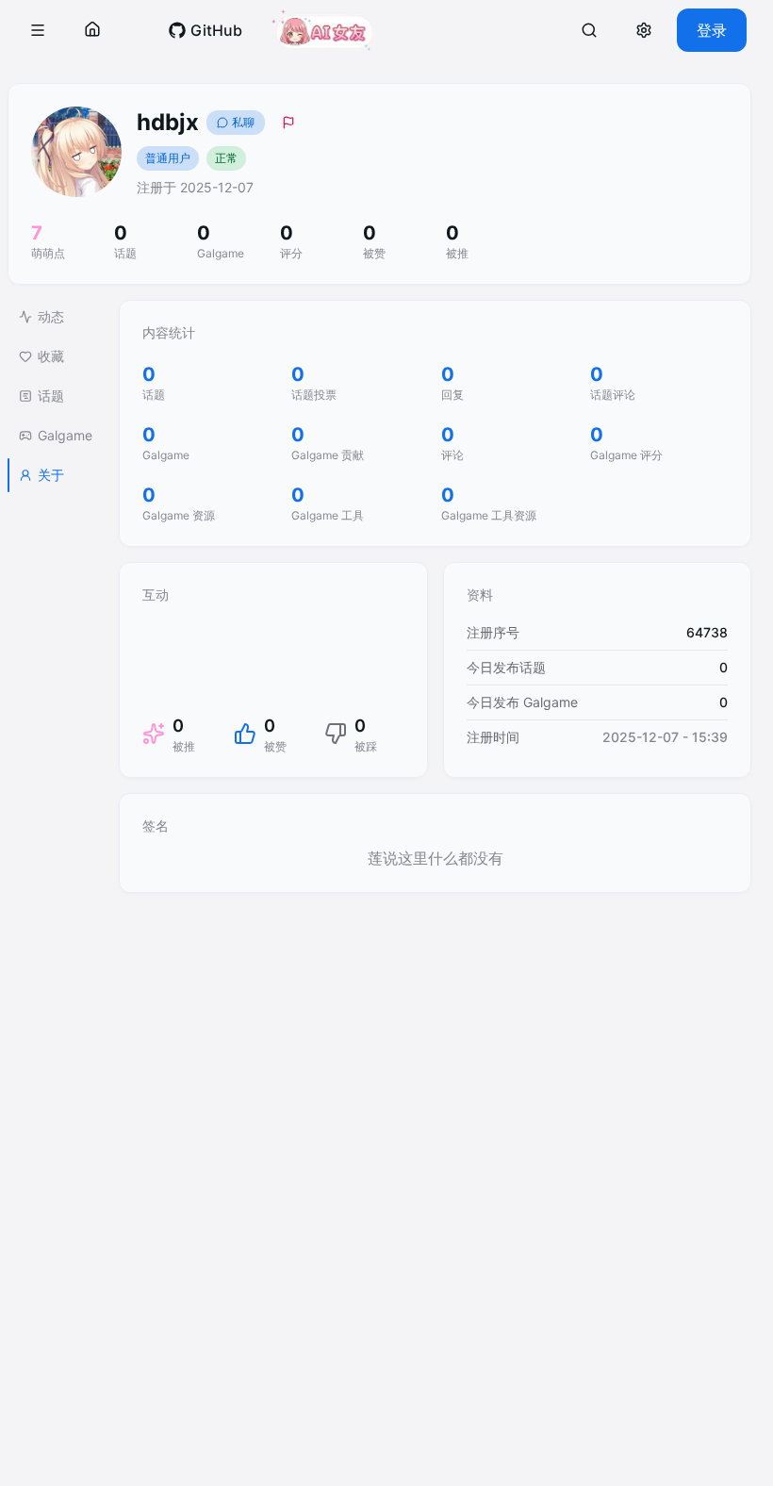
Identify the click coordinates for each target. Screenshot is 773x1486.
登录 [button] (712, 30)
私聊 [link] (243, 122)
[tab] (56, 317)
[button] (37, 30)
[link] (205, 30)
